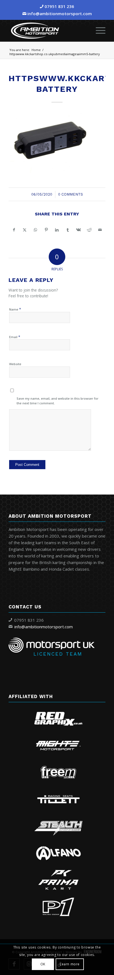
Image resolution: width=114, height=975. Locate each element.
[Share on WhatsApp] (35, 229)
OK (42, 964)
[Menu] (97, 31)
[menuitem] (97, 31)
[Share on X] (24, 229)
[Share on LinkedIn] (57, 229)
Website (15, 364)
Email (14, 336)
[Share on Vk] (78, 229)
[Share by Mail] (100, 229)
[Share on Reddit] (89, 229)
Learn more (70, 964)
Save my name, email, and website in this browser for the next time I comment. (58, 400)
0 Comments (70, 194)
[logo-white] (47, 31)
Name (15, 309)
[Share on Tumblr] (67, 229)
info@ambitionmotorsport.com (59, 13)
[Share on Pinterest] (46, 229)
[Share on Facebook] (14, 229)
